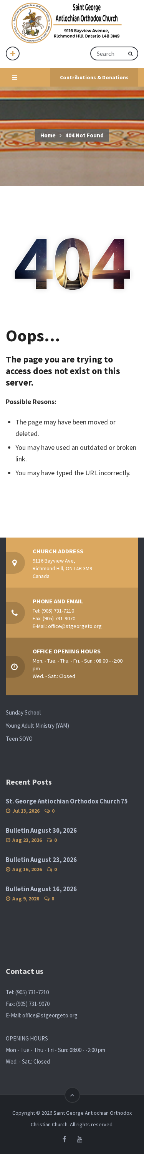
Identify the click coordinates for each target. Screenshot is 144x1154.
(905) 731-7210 (57, 610)
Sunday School (23, 712)
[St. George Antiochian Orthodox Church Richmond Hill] (67, 23)
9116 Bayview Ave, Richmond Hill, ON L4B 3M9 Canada (62, 568)
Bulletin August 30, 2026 (41, 831)
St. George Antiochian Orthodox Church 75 (67, 801)
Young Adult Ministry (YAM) (37, 725)
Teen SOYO (19, 738)
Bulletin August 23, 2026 (41, 860)
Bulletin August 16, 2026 (41, 889)
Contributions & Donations (94, 77)
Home (48, 135)
